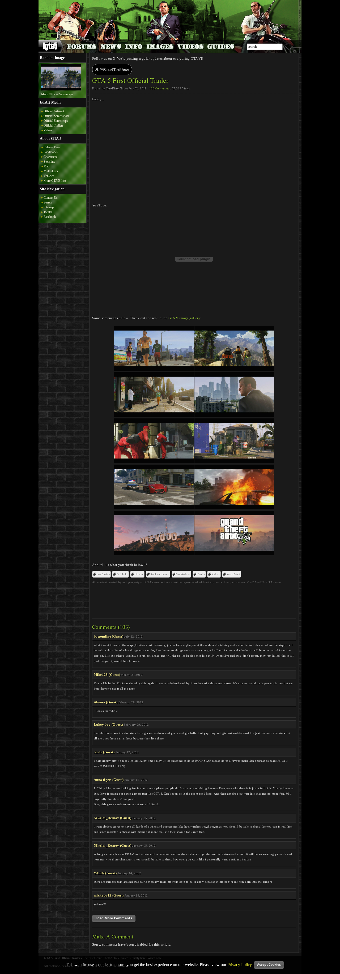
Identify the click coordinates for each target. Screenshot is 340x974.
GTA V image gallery (184, 318)
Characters (50, 157)
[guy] (234, 416)
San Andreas (183, 574)
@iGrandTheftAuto (114, 69)
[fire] (234, 508)
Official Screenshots (56, 116)
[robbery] (154, 462)
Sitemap (49, 207)
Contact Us (51, 198)
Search (48, 202)
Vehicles (49, 176)
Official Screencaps (56, 121)
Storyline (49, 161)
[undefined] (154, 369)
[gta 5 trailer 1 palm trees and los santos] (61, 89)
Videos (48, 130)
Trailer (201, 574)
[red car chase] (154, 508)
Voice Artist (233, 574)
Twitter (48, 212)
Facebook (50, 217)
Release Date (52, 147)
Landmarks (51, 152)
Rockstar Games (159, 574)
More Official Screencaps (57, 94)
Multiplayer (51, 171)
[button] (113, 918)
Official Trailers (53, 125)
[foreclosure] (234, 462)
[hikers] (234, 369)
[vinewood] (154, 554)
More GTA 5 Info (55, 181)
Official (139, 574)
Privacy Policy (239, 964)
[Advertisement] (194, 599)
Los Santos (103, 574)
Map (46, 166)
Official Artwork (54, 111)
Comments (159, 88)
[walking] (154, 416)
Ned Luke (122, 574)
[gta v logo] (234, 554)
